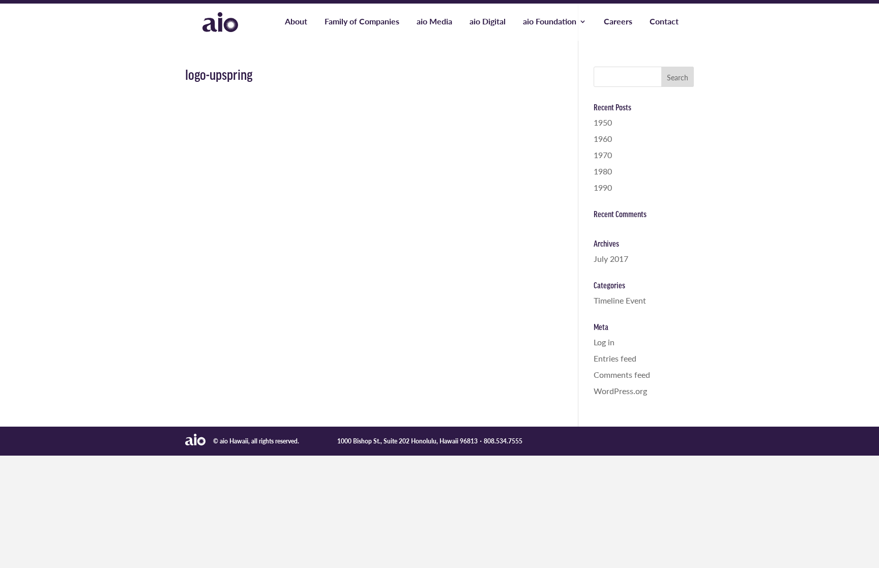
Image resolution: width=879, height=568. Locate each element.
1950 (603, 122)
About (296, 22)
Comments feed (622, 374)
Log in (604, 342)
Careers (618, 22)
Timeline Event (620, 300)
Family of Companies (362, 22)
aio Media (434, 22)
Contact (664, 22)
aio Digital (488, 22)
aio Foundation (549, 22)
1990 (603, 187)
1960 (603, 138)
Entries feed (615, 358)
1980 (603, 171)
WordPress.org (620, 391)
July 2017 (611, 258)
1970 (603, 155)
